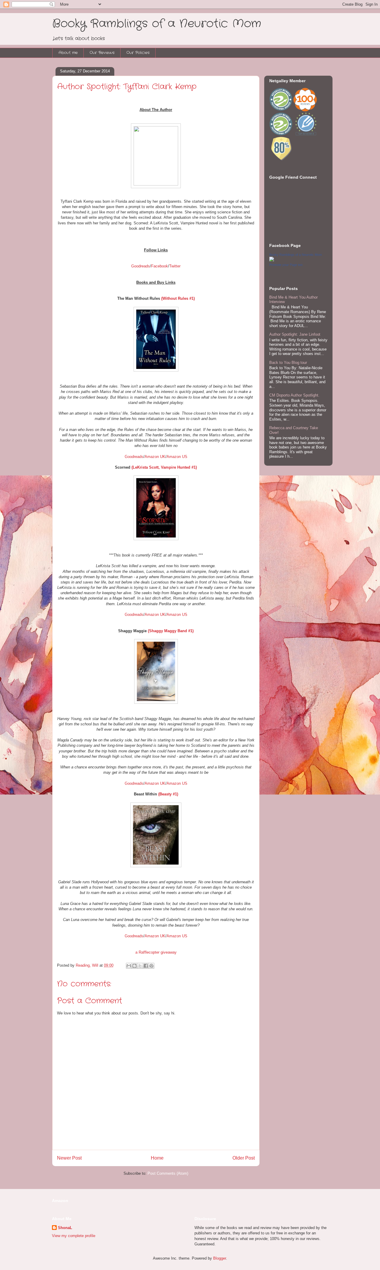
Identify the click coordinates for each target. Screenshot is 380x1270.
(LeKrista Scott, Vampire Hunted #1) (164, 467)
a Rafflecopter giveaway (156, 952)
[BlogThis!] (134, 966)
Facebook (159, 266)
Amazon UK (155, 456)
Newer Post (69, 1157)
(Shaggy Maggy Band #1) (171, 631)
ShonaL (65, 1227)
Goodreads (140, 266)
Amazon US (177, 456)
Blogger (219, 1258)
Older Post (243, 1157)
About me (68, 53)
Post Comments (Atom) (168, 1173)
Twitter (174, 266)
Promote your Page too (286, 265)
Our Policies (138, 53)
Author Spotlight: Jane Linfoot (294, 334)
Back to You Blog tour (288, 362)
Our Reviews (102, 53)
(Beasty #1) (168, 794)
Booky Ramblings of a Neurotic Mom (156, 24)
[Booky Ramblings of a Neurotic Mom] (271, 260)
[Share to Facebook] (146, 966)
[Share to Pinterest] (151, 966)
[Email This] (129, 966)
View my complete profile (73, 1235)
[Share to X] (140, 966)
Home (157, 1157)
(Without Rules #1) (178, 298)
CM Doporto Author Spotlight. (294, 395)
